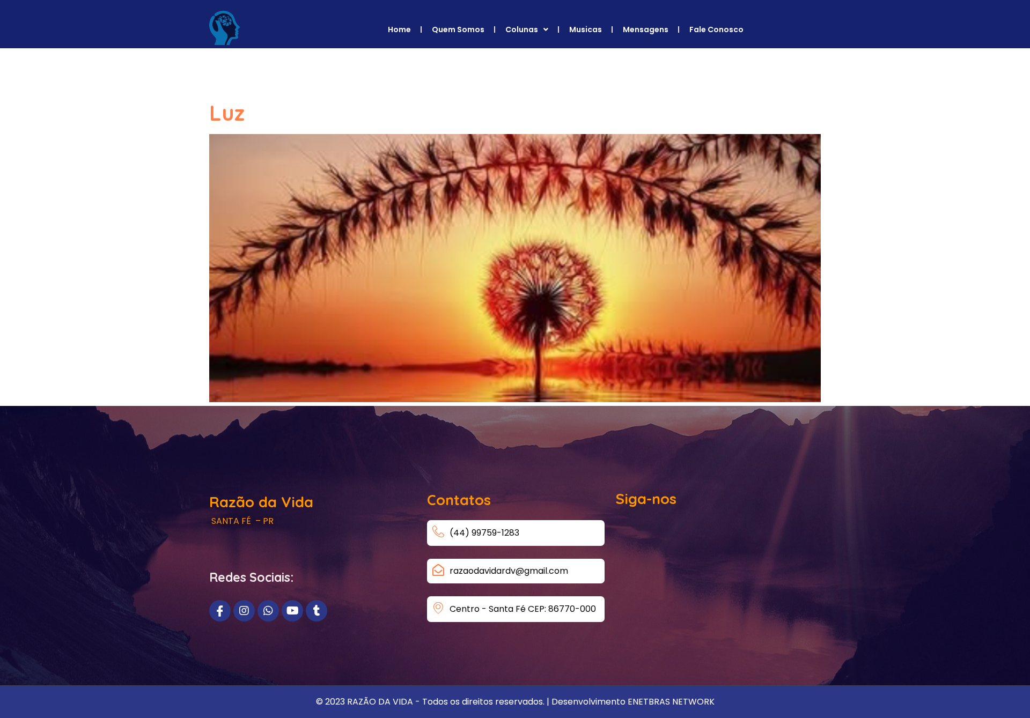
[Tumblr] (316, 610)
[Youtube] (292, 610)
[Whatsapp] (268, 610)
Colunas (521, 29)
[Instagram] (244, 610)
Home (399, 29)
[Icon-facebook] (220, 610)
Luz (227, 112)
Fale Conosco (716, 29)
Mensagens (645, 29)
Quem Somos (458, 29)
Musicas (585, 29)
